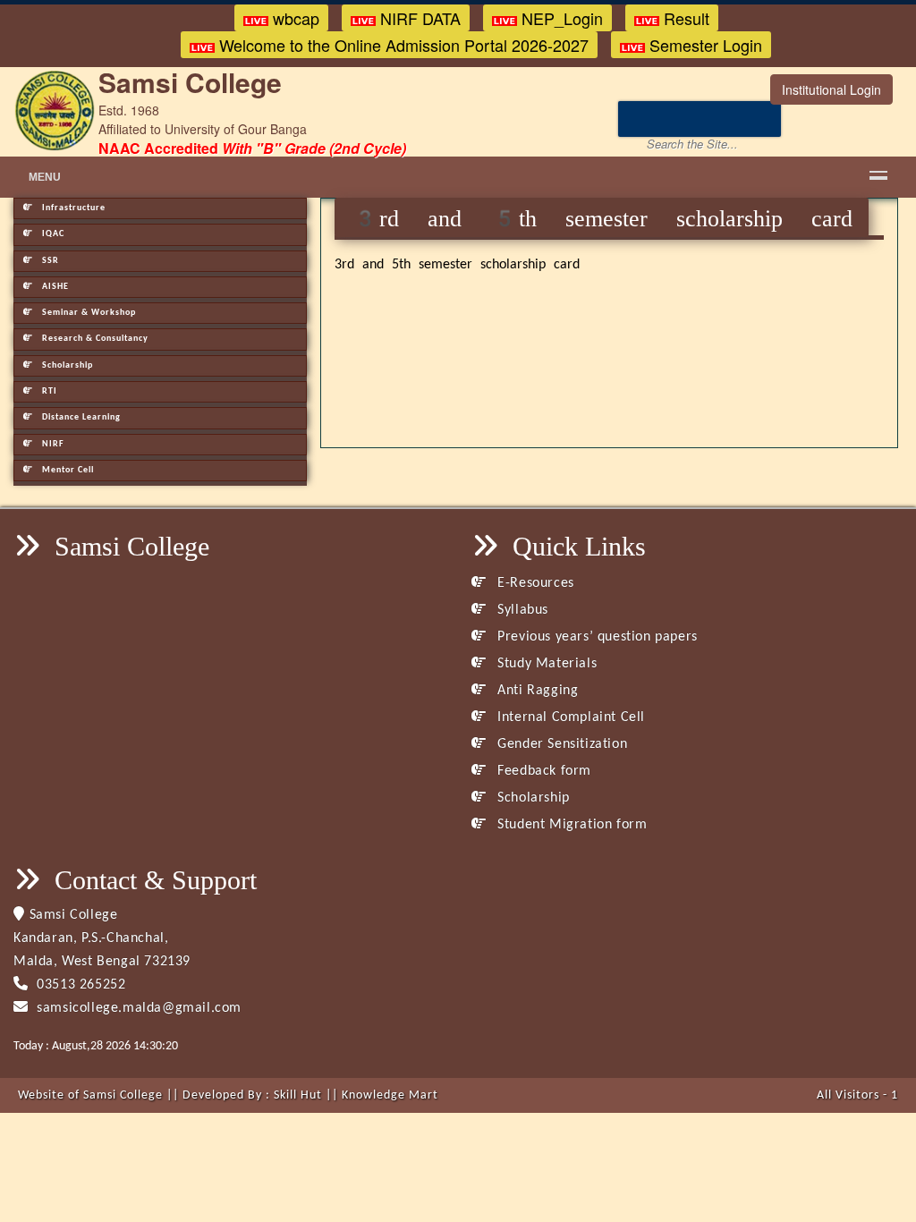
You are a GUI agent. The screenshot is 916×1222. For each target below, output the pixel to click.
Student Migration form (570, 825)
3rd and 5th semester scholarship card (457, 265)
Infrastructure (72, 208)
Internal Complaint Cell (569, 717)
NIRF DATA (418, 18)
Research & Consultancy (93, 339)
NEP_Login (560, 18)
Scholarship (66, 365)
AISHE (54, 287)
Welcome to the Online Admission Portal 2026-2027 (402, 44)
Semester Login (703, 44)
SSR (49, 261)
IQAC (51, 234)
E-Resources (534, 583)
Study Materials (545, 664)
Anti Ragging (536, 690)
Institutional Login (831, 89)
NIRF (51, 444)
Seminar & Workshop (87, 313)
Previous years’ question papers (596, 637)
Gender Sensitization (560, 744)
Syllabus (521, 610)
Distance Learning (80, 417)
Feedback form (542, 771)
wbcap (293, 18)
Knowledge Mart (390, 1095)
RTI (48, 391)
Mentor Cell (66, 470)
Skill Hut (298, 1095)
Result (684, 18)
